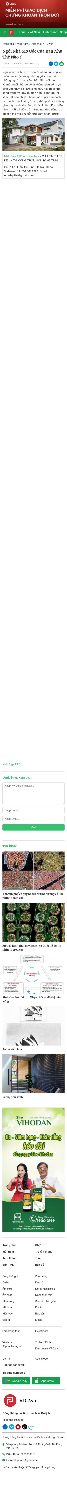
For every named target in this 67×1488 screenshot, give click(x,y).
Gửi (33, 827)
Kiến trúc (36, 43)
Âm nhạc (7, 1294)
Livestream (41, 1331)
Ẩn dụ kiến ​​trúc (12, 1049)
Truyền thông (43, 1251)
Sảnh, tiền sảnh (12, 1097)
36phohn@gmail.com (26, 1460)
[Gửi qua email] (61, 63)
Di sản (38, 1307)
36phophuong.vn (11, 1346)
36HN (47, 1342)
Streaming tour (11, 1331)
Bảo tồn (40, 1313)
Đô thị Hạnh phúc (45, 1288)
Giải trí (6, 1319)
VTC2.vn (54, 1348)
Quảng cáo (41, 1358)
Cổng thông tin (10, 1276)
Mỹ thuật (7, 1307)
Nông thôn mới (43, 1294)
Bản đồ (39, 1264)
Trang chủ (8, 43)
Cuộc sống (41, 1276)
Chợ (38, 1245)
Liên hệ (6, 1358)
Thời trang (8, 1301)
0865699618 (28, 1454)
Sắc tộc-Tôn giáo (45, 1301)
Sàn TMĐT (9, 1264)
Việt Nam (34, 32)
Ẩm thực (7, 1288)
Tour (22, 32)
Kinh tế (39, 1282)
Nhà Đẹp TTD (11, 764)
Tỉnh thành (50, 32)
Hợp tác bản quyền (13, 1364)
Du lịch (6, 1282)
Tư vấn (49, 43)
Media (38, 1319)
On (4, 32)
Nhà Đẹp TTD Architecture (21, 156)
